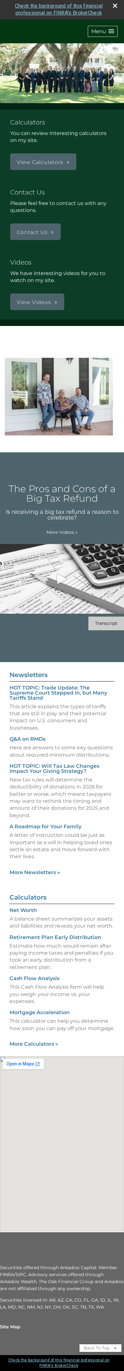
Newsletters (29, 675)
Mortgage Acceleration (40, 1012)
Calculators (28, 897)
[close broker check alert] (115, 5)
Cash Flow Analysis (34, 978)
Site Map (10, 1327)
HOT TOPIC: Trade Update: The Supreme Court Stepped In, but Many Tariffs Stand (58, 693)
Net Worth (23, 910)
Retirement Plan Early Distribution (55, 937)
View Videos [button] (34, 302)
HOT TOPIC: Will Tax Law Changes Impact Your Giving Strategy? (54, 768)
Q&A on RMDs (27, 739)
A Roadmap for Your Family (45, 826)
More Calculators (34, 1044)
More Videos (62, 532)
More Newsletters (35, 872)
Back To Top (97, 1348)
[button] (103, 31)
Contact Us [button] (32, 232)
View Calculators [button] (40, 162)
